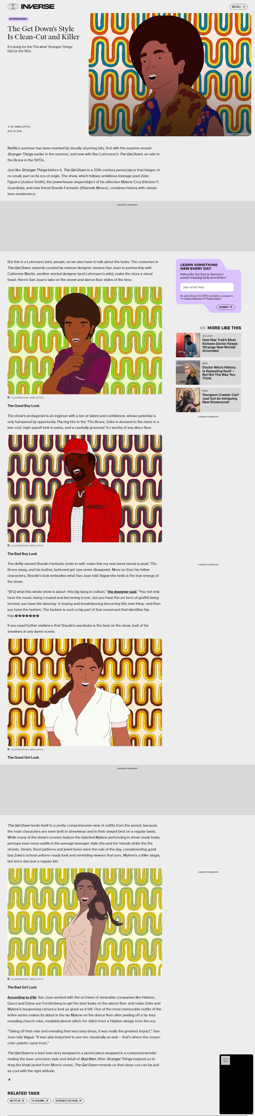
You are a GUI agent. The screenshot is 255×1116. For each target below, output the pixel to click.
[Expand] (224, 1058)
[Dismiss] (249, 1058)
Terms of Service (193, 298)
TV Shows (37, 1100)
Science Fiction (66, 1100)
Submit (224, 307)
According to (21, 997)
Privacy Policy (214, 298)
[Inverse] (38, 6)
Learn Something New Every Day (198, 266)
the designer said (122, 591)
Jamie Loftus (22, 126)
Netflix (15, 1100)
